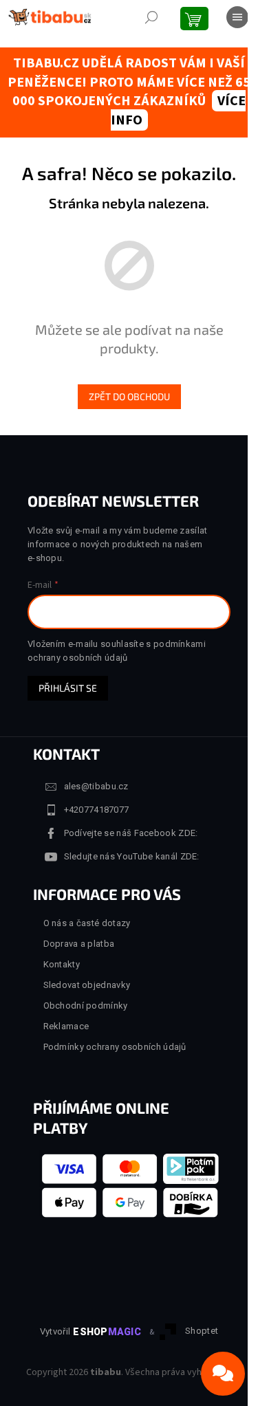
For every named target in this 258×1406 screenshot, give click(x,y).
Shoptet (201, 1331)
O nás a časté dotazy (87, 923)
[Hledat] (151, 17)
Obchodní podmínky (85, 1005)
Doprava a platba (79, 943)
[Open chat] (223, 1374)
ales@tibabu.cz (96, 786)
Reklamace (66, 1026)
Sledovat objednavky (87, 985)
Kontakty (61, 964)
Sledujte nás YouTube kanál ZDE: (132, 856)
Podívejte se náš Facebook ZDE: (131, 833)
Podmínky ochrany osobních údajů (114, 1047)
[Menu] (237, 17)
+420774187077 (96, 809)
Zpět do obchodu (129, 396)
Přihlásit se (68, 688)
